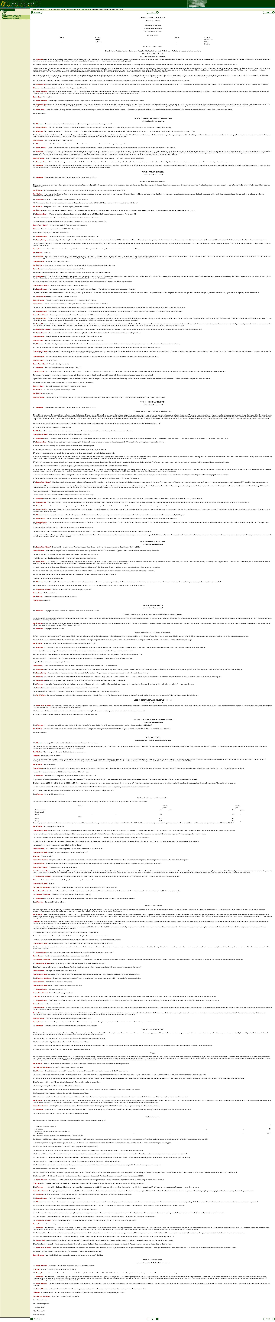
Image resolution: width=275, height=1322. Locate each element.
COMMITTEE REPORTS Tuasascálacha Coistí (11, 17)
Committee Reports (39, 9)
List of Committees (54, 9)
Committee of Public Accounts (81, 9)
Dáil (63, 9)
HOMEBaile (4, 13)
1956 (68, 9)
